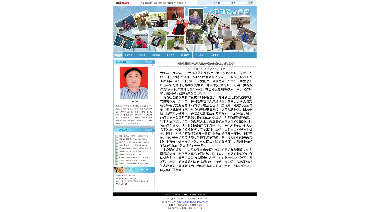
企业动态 (141, 55)
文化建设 (170, 55)
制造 (164, 3)
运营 (160, 3)
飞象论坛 (214, 55)
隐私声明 (193, 195)
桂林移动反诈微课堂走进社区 (130, 154)
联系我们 (185, 195)
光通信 (179, 3)
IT (174, 3)
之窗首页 (129, 55)
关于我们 (168, 195)
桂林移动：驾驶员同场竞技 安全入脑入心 (134, 163)
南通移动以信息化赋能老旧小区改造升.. (134, 157)
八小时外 (200, 55)
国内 (150, 3)
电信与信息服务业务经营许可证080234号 (193, 202)
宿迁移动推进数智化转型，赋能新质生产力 (135, 148)
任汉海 (223, 69)
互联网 (170, 3)
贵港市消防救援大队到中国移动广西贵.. (134, 136)
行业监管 (185, 55)
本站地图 (201, 195)
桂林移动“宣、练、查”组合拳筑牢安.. (133, 151)
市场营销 (156, 55)
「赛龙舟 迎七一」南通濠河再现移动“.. (133, 145)
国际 (155, 3)
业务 (184, 3)
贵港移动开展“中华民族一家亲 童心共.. (133, 139)
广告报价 (176, 195)
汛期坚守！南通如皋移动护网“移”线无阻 (134, 142)
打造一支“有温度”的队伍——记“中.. (132, 160)
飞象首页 (144, 3)
